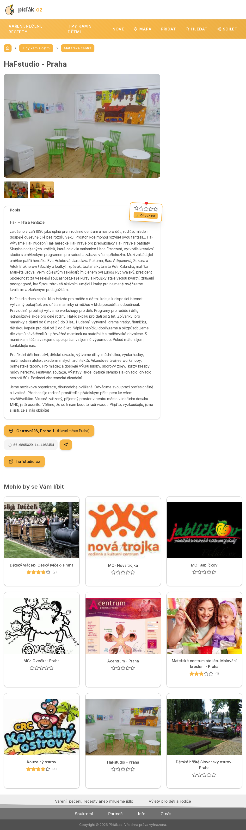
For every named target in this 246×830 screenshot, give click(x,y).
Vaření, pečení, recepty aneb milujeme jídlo (94, 801)
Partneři (115, 813)
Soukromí (84, 813)
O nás (166, 813)
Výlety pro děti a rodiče (170, 801)
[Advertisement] (205, 90)
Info (141, 813)
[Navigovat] (66, 444)
